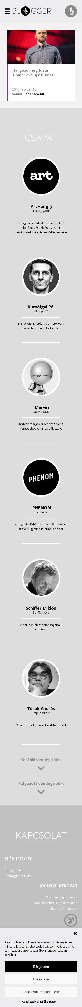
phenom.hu (35, 94)
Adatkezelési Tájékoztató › (55, 903)
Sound (17, 94)
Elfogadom (41, 967)
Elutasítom (41, 979)
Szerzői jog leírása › (61, 897)
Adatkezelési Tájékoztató (39, 1002)
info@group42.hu (18, 876)
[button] (75, 933)
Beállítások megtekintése (41, 992)
